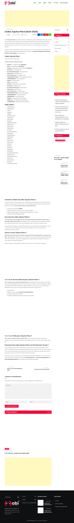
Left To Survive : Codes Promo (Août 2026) (17, 453)
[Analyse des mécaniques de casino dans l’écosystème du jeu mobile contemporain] (40, 503)
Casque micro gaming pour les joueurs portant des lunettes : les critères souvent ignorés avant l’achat (61, 109)
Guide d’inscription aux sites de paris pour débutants (62, 130)
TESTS (39, 2)
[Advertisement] (37, 18)
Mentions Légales (59, 503)
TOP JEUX (56, 2)
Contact (57, 500)
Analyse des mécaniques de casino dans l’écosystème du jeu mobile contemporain (62, 101)
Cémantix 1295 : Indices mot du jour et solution (64, 167)
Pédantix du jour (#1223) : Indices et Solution (64, 175)
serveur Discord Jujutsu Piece (25, 292)
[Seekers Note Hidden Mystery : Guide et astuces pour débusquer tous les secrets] (57, 181)
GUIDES (44, 2)
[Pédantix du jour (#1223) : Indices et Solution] (57, 173)
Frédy (9, 34)
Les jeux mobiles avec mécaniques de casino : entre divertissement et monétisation (62, 117)
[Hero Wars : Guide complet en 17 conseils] (61, 146)
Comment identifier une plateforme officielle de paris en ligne (62, 124)
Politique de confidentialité (61, 506)
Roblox (20, 208)
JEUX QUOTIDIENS (64, 2)
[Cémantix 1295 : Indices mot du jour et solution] (57, 165)
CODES (49, 2)
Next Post (46, 367)
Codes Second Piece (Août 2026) (41, 369)
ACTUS (34, 2)
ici (5, 342)
